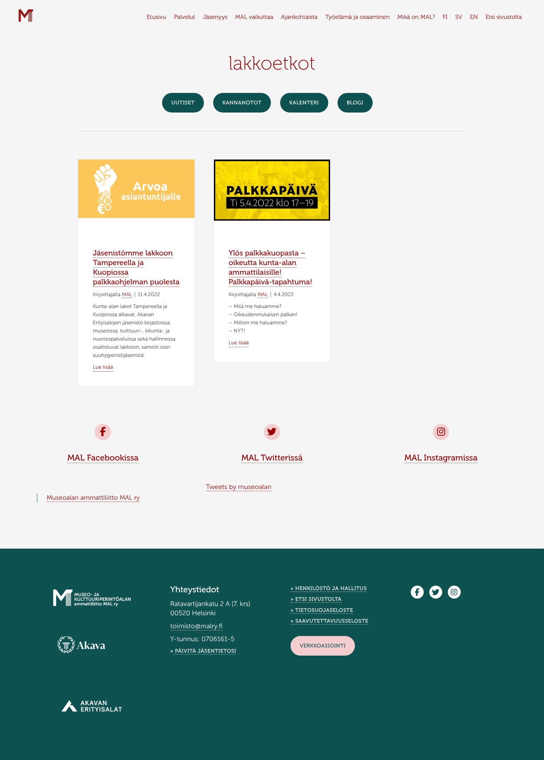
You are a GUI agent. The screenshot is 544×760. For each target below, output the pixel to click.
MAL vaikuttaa (254, 17)
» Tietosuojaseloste (322, 610)
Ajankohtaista (299, 17)
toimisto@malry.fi (196, 626)
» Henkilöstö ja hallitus (329, 588)
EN (474, 17)
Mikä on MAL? (416, 17)
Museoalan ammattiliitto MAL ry (93, 498)
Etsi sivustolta (504, 17)
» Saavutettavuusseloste (330, 621)
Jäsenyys (215, 17)
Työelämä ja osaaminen (357, 17)
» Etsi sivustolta (316, 599)
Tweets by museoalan (239, 487)
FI (445, 17)
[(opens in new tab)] (81, 644)
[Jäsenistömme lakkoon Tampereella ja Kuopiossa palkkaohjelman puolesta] (136, 188)
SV (458, 17)
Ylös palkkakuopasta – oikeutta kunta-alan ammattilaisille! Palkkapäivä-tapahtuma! (270, 268)
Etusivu (156, 17)
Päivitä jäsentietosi (205, 651)
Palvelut (184, 17)
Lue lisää (103, 367)
